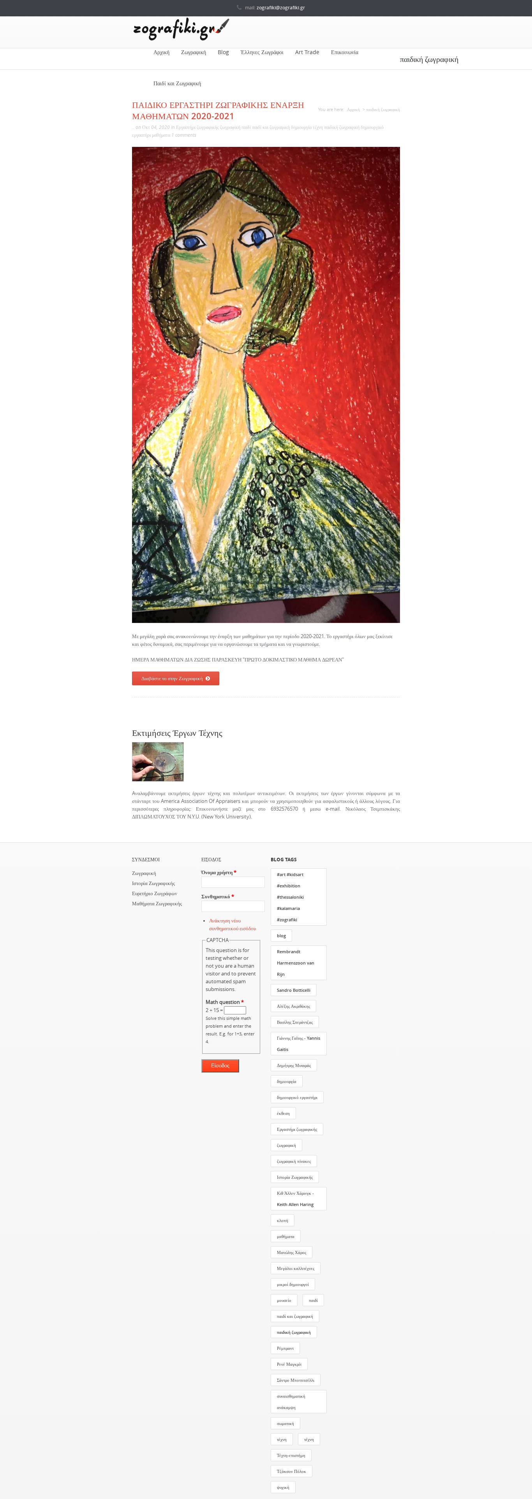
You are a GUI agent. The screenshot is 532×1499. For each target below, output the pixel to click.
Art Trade (307, 52)
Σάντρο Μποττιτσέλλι (295, 1380)
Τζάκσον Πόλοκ (291, 1471)
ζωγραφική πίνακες (294, 1161)
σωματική (285, 1423)
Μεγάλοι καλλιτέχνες (295, 1268)
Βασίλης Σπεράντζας (295, 1022)
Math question (225, 1002)
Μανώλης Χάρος (291, 1252)
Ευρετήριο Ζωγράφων (154, 893)
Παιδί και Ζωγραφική (177, 83)
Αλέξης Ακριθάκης (293, 1006)
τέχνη (318, 127)
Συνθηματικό (217, 896)
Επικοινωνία (344, 52)
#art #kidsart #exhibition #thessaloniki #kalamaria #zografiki (290, 896)
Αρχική (161, 52)
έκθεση (283, 1113)
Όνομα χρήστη (218, 872)
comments (185, 135)
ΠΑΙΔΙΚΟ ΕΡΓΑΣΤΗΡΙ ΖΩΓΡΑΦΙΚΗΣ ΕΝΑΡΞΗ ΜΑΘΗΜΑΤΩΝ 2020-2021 (218, 110)
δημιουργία (301, 127)
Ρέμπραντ (285, 1348)
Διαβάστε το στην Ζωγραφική (172, 678)
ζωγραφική (230, 127)
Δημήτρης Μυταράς (294, 1065)
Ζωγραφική (193, 52)
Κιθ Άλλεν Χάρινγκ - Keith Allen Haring (295, 1198)
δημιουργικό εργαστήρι (297, 1097)
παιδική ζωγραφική (341, 127)
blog (281, 935)
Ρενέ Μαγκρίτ (289, 1364)
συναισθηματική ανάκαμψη (291, 1401)
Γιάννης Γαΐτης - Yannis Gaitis (298, 1043)
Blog (223, 52)
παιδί (246, 127)
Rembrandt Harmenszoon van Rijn (295, 963)
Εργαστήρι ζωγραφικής (197, 127)
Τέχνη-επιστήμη (291, 1455)
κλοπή (282, 1220)
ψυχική (283, 1487)
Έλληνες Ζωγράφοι (262, 52)
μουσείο (284, 1300)
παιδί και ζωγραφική (271, 127)
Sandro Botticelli (293, 990)
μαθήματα (161, 135)
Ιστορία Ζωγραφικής (153, 883)
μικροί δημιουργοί (293, 1284)
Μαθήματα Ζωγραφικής (157, 903)
